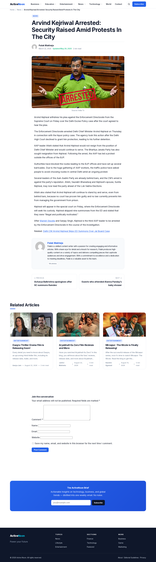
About (120, 558)
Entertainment (66, 4)
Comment (37, 419)
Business (35, 4)
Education (49, 4)
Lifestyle (58, 543)
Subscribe (139, 4)
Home (12, 10)
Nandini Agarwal (109, 364)
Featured (90, 547)
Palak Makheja (46, 45)
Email (34, 431)
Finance (90, 539)
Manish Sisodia (47, 221)
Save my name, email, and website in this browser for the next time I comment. (73, 443)
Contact (118, 4)
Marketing (122, 547)
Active (17, 4)
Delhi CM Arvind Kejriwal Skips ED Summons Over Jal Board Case (76, 231)
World (108, 4)
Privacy (143, 558)
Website (36, 437)
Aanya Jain (17, 365)
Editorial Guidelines (131, 558)
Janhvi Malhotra (62, 364)
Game (120, 543)
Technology (94, 4)
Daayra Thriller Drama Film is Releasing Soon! (28, 347)
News (80, 4)
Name (35, 425)
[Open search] (129, 4)
